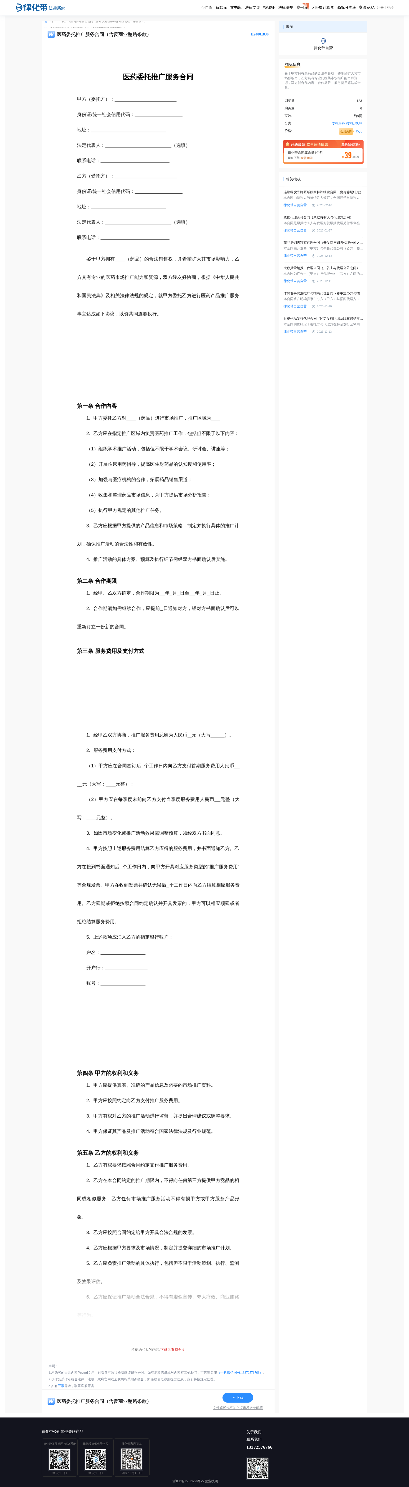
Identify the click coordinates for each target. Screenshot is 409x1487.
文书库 (236, 7)
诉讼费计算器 (322, 7)
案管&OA (367, 7)
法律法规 (285, 7)
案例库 (302, 7)
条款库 (221, 7)
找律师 (269, 7)
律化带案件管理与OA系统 (59, 1443)
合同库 (206, 7)
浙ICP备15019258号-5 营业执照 (195, 1481)
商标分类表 (346, 7)
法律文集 (252, 7)
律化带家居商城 (132, 1443)
